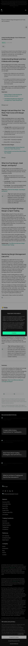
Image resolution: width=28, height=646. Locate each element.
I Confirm (14, 333)
